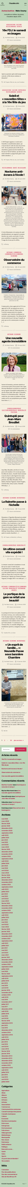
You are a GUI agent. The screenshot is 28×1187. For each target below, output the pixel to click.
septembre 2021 (7, 941)
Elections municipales (9, 410)
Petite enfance (11, 26)
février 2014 (6, 1051)
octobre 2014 (6, 1032)
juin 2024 (5, 866)
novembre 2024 (7, 854)
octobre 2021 (6, 938)
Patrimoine (21, 588)
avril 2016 (5, 1018)
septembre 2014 (7, 1035)
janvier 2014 (6, 1053)
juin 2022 (5, 920)
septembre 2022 (7, 913)
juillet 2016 (5, 1013)
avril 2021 (5, 952)
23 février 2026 (21, 604)
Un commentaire (15, 348)
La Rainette (13, 537)
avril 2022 (5, 924)
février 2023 (6, 903)
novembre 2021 (7, 936)
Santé (15, 167)
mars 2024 (5, 873)
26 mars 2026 (21, 179)
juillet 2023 (5, 891)
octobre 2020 (6, 964)
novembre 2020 (7, 962)
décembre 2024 (7, 852)
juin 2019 (5, 983)
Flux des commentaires (9, 1174)
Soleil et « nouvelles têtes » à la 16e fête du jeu (14, 99)
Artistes (4, 1102)
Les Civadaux (20, 82)
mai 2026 (5, 819)
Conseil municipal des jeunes (11, 1111)
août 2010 (5, 1070)
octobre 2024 (6, 856)
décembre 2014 (7, 1030)
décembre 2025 (7, 828)
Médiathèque (6, 1135)
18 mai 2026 (21, 106)
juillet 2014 (5, 1039)
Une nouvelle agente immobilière (14, 339)
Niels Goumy (10, 37)
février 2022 (6, 929)
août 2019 (5, 978)
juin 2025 (5, 840)
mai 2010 (5, 1077)
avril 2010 (5, 1079)
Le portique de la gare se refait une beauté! (14, 597)
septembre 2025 (7, 833)
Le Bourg (6, 244)
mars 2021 (5, 955)
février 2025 (6, 849)
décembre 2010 (7, 1060)
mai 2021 (5, 950)
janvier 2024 (6, 877)
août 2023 (5, 889)
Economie (14, 256)
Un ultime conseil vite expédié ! (14, 550)
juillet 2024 (5, 863)
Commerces (17, 252)
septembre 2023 (7, 887)
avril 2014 (5, 1046)
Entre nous (22, 90)
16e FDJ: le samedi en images (14, 32)
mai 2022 (5, 922)
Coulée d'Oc (7, 633)
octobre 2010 (6, 1065)
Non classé (5, 1140)
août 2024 (5, 861)
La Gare (13, 633)
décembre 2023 (7, 880)
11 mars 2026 (21, 509)
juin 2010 (5, 1075)
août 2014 (5, 1037)
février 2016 (6, 1021)
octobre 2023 (6, 884)
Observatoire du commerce (14, 261)
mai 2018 (5, 999)
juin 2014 (5, 1042)
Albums (4, 1095)
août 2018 (5, 997)
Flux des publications (9, 1172)
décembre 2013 (7, 1056)
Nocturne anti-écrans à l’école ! (14, 173)
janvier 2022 (6, 931)
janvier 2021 (6, 957)
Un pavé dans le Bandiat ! (10, 1158)
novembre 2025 (7, 830)
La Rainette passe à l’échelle (14, 503)
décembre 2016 (7, 1009)
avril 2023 (5, 898)
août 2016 (5, 1011)
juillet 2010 (5, 1072)
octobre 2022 (6, 910)
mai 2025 (5, 842)
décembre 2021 (7, 934)
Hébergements (7, 1133)
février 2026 (6, 823)
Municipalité (22, 410)
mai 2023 (5, 896)
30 (11, 740)
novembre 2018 (7, 992)
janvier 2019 (6, 990)
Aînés (3, 1093)
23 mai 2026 (21, 37)
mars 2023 (5, 901)
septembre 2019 (7, 976)
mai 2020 (5, 971)
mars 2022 (5, 927)
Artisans (10, 252)
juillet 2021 (5, 945)
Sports (19, 26)
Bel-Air (5, 730)
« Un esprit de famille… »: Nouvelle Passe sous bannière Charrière (14, 651)
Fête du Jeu (13, 82)
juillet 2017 (5, 1004)
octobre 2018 (6, 995)
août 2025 (5, 835)
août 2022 (5, 915)
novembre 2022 (7, 908)
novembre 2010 (7, 1063)
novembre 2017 (7, 1002)
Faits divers (5, 1130)
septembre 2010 (7, 1067)
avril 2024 (5, 870)
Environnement (7, 1128)
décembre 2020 (7, 959)
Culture (19, 24)
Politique (14, 412)
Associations (10, 24)
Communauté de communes (14, 254)
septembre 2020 (7, 967)
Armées (4, 1097)
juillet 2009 (5, 1082)
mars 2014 (5, 1049)
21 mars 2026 (21, 426)
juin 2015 (5, 1025)
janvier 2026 (6, 826)
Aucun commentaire (15, 40)
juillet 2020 (5, 969)
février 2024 (6, 875)
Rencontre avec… (7, 1149)
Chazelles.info (14, 3)
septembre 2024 (7, 859)
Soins (3, 1154)
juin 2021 (5, 948)
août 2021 (5, 943)
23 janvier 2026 (21, 661)
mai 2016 (5, 1016)
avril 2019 (5, 988)
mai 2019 (5, 985)
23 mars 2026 (21, 345)
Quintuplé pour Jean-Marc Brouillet (14, 419)
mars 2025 (5, 847)
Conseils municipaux (14, 408)
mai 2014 (5, 1044)
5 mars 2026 (21, 556)
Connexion (5, 1169)
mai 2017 (5, 1006)
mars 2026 (5, 821)
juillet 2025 (5, 837)
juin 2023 (5, 894)
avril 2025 (5, 844)
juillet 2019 (5, 981)
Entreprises (21, 497)
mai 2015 (5, 1028)
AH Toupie (6, 82)
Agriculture (5, 1090)
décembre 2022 (7, 906)
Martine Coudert (7, 785)
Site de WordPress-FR (9, 1177)
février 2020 (6, 974)
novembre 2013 (7, 1058)
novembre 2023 (7, 882)
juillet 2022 (5, 917)
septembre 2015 (7, 1023)
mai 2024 (5, 868)
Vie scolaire (22, 167)
